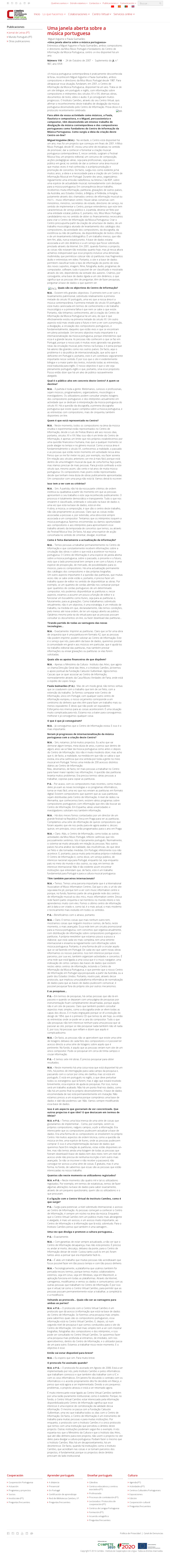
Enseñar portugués (99, 1475)
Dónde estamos (78, 3)
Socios (12, 1494)
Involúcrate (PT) (16, 1498)
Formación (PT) (96, 1512)
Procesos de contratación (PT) (103, 1497)
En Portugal (54, 1490)
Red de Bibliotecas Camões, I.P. (64, 1498)
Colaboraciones (78, 14)
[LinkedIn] (28, 1533)
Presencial (54, 1486)
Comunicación (127, 3)
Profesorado (95, 1493)
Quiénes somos (59, 3)
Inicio (37, 14)
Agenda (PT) (135, 1482)
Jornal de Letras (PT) (19, 32)
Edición (133, 1498)
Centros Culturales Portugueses (145, 1490)
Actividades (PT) (137, 1486)
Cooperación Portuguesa (21, 1482)
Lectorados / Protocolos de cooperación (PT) (102, 1503)
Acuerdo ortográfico (99, 1516)
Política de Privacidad (130, 1533)
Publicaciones (110, 3)
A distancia (54, 1482)
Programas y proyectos (20, 1490)
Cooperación (15, 1475)
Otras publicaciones (19, 41)
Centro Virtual (100, 14)
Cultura (132, 1475)
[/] (17, 14)
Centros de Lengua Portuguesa (104, 1508)
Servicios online (123, 14)
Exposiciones (135, 1494)
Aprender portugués (60, 1475)
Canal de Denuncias (153, 1533)
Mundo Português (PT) (20, 36)
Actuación (13, 1486)
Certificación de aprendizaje (63, 1494)
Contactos (94, 3)
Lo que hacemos (53, 14)
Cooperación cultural (139, 1502)
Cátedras (93, 1482)
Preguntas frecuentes (19, 1502)
